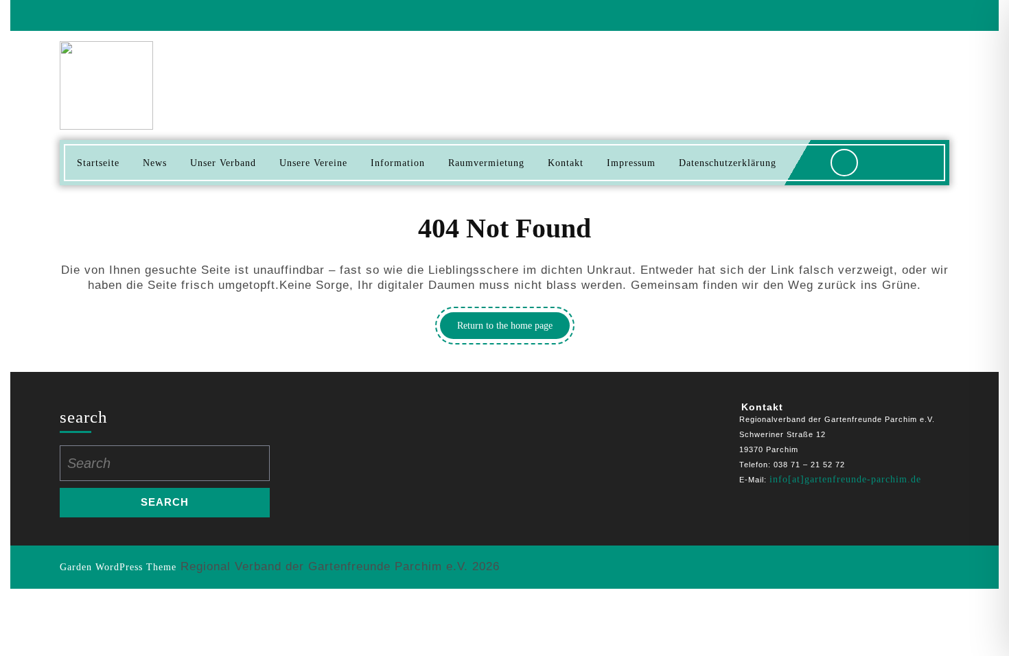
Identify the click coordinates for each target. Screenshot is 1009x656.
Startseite (98, 163)
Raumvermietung (486, 163)
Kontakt (565, 163)
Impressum (631, 163)
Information (398, 163)
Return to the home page (513, 329)
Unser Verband (223, 163)
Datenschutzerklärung (727, 163)
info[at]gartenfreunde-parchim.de (845, 479)
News (155, 163)
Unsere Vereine (313, 163)
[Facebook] (933, 15)
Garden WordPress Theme (118, 567)
